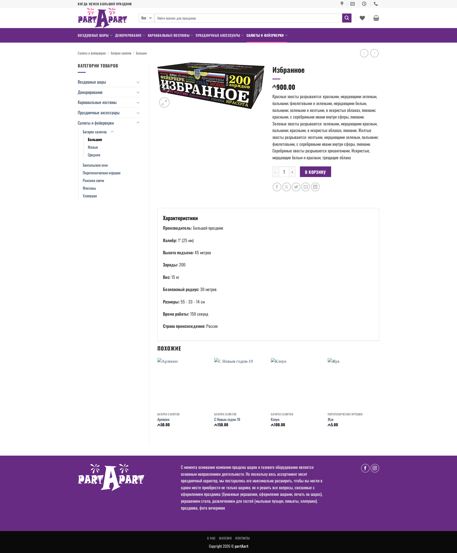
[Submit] (346, 17)
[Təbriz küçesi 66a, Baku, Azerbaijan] (343, 4)
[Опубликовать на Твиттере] (296, 187)
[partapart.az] (104, 18)
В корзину (315, 172)
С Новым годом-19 (227, 419)
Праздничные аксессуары (218, 35)
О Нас (211, 538)
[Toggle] (138, 82)
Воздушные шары (93, 35)
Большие (141, 53)
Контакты (242, 538)
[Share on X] (286, 187)
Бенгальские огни (95, 165)
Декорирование (128, 35)
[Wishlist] (362, 18)
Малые (93, 147)
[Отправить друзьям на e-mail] (305, 187)
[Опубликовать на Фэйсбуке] (277, 187)
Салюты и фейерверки (265, 35)
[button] (376, 18)
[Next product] (364, 53)
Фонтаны (89, 188)
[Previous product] (374, 53)
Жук (330, 419)
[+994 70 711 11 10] (376, 4)
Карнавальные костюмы (169, 35)
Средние (94, 154)
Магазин (225, 538)
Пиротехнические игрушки (102, 172)
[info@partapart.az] (353, 4)
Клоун (275, 419)
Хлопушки (90, 195)
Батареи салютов (121, 53)
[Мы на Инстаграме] (375, 468)
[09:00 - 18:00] (365, 4)
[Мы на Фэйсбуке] (365, 468)
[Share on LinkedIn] (315, 187)
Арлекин (163, 419)
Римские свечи (93, 180)
